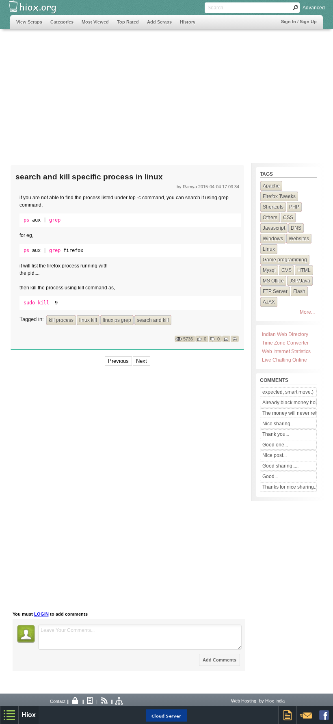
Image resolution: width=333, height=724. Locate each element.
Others (270, 217)
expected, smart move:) (288, 392)
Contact (57, 701)
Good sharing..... (280, 466)
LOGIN (41, 614)
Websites (299, 238)
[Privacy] (75, 701)
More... (307, 312)
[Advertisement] (166, 92)
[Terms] (90, 701)
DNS (296, 228)
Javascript (274, 228)
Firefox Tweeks (279, 196)
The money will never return (289, 413)
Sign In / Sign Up (299, 21)
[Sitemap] (119, 701)
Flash (299, 291)
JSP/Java (300, 281)
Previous (118, 361)
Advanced (314, 8)
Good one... (275, 445)
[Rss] (105, 701)
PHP (294, 207)
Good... (270, 476)
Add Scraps (159, 21)
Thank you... (275, 434)
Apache (271, 186)
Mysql (269, 270)
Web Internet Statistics (286, 351)
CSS (288, 217)
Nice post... (274, 455)
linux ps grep (117, 320)
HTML (304, 270)
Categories (62, 21)
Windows (273, 238)
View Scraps (29, 21)
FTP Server (275, 291)
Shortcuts (273, 207)
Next (141, 361)
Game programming (285, 260)
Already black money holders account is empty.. (289, 402)
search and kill (153, 320)
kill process (61, 320)
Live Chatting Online (284, 360)
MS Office (273, 281)
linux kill (88, 320)
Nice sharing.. (277, 424)
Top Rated (128, 21)
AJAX (269, 302)
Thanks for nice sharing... (289, 487)
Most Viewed (95, 21)
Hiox (29, 714)
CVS (286, 270)
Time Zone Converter (285, 343)
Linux (269, 249)
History (187, 21)
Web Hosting (243, 700)
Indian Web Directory (285, 334)
